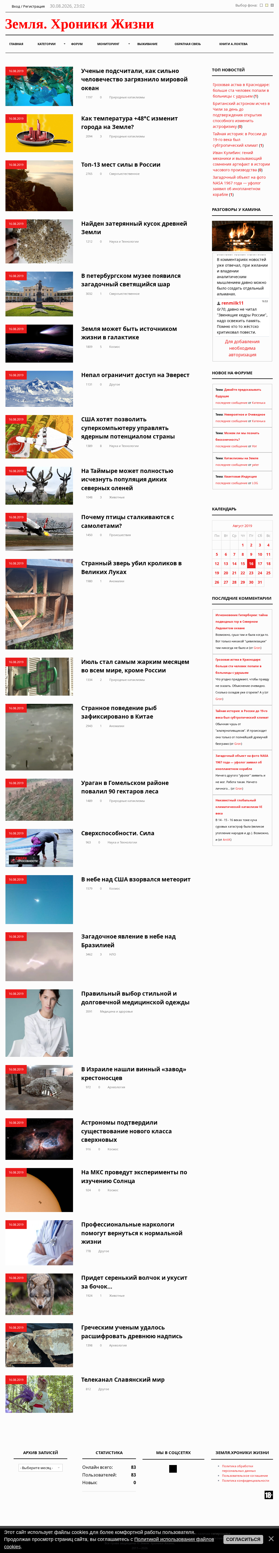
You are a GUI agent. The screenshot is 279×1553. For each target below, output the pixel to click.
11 (268, 554)
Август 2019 (242, 525)
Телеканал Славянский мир (123, 1379)
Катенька (258, 403)
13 (226, 563)
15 (243, 563)
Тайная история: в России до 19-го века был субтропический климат (240, 139)
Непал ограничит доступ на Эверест (135, 375)
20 (226, 572)
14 (234, 563)
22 (243, 572)
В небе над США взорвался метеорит (136, 879)
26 (217, 582)
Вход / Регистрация (28, 6)
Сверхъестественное (124, 174)
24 (260, 572)
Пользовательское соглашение (245, 1475)
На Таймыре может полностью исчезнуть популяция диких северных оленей (127, 479)
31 (260, 582)
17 (260, 563)
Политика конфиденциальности (245, 1480)
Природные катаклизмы (127, 97)
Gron (257, 648)
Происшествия (120, 535)
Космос (114, 347)
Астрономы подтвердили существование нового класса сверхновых (126, 1131)
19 (217, 572)
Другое (114, 384)
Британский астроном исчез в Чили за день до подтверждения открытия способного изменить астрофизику (241, 115)
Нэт (254, 446)
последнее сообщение (231, 403)
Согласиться (243, 1539)
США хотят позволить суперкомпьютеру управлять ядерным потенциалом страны (128, 427)
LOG (255, 483)
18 (268, 563)
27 (226, 582)
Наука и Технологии (124, 241)
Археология (116, 1087)
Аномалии (116, 581)
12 (217, 563)
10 (260, 554)
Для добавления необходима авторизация (242, 348)
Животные (117, 497)
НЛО (112, 954)
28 (234, 582)
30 (251, 582)
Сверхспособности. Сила (117, 833)
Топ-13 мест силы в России (120, 164)
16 (251, 563)
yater (255, 465)
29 (243, 582)
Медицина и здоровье (116, 1011)
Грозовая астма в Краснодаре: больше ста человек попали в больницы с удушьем (241, 90)
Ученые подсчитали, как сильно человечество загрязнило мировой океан (134, 79)
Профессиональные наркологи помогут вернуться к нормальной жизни (132, 1232)
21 (234, 572)
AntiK (227, 840)
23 (251, 572)
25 (268, 572)
